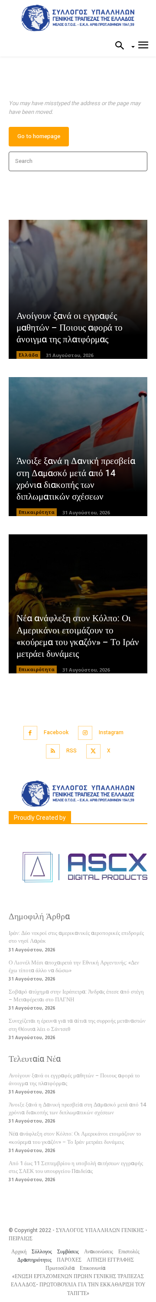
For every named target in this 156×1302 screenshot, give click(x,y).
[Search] (138, 161)
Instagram (111, 732)
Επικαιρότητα (37, 512)
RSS (71, 751)
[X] (93, 751)
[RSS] (53, 751)
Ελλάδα (28, 354)
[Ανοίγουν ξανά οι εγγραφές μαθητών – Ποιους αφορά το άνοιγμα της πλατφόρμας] (78, 289)
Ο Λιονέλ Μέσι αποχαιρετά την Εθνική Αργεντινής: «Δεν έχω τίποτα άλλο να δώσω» (74, 966)
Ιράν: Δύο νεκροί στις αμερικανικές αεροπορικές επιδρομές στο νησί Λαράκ (76, 937)
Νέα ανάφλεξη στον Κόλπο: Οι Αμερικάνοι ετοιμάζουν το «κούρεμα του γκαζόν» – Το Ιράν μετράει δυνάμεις (77, 636)
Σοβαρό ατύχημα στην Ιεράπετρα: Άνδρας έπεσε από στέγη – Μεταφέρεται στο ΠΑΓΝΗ (76, 995)
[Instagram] (85, 733)
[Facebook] (30, 733)
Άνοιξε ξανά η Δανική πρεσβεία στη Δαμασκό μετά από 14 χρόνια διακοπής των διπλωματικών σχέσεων (75, 479)
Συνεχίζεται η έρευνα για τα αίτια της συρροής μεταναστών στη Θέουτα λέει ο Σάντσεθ (77, 1025)
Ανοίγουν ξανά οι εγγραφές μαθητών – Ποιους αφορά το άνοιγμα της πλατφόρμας (69, 328)
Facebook (56, 732)
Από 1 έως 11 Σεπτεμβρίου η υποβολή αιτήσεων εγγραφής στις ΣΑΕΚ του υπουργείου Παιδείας (76, 1167)
